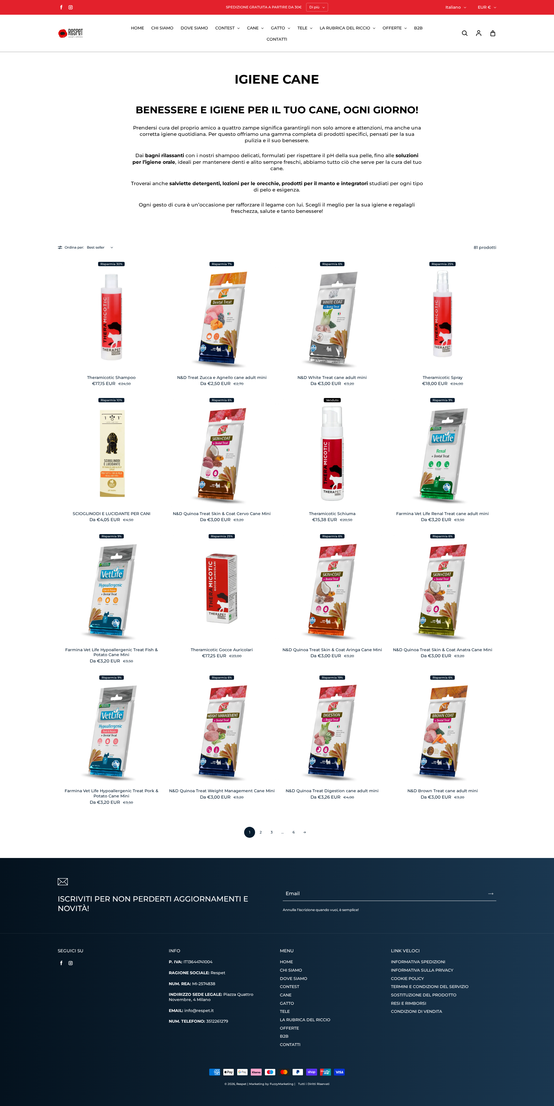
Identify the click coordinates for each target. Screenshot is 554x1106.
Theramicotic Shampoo (111, 377)
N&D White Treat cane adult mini (332, 377)
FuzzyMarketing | (282, 1084)
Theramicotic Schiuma (332, 513)
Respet (241, 1084)
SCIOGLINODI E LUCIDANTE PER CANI (111, 513)
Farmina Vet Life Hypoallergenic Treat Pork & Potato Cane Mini (111, 793)
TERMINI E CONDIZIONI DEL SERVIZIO (430, 986)
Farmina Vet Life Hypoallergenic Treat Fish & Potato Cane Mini (111, 652)
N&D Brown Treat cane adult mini (442, 790)
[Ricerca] (464, 33)
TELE (302, 28)
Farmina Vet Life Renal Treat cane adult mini (442, 513)
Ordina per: (74, 247)
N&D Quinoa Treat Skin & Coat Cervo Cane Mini (222, 513)
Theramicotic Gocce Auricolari (222, 649)
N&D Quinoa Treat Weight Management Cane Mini (222, 790)
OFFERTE (393, 28)
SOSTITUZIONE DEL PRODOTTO (423, 995)
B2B (418, 28)
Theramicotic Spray (443, 377)
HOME (137, 28)
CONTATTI (277, 39)
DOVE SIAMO (194, 28)
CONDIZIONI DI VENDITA (416, 1011)
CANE (253, 28)
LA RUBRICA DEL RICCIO (345, 28)
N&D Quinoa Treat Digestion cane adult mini (332, 790)
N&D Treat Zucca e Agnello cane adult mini (222, 377)
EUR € (484, 7)
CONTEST (225, 28)
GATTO (278, 28)
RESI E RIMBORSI (408, 1003)
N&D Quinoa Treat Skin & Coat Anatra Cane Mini (442, 649)
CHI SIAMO (162, 28)
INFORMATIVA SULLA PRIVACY (422, 970)
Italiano (453, 7)
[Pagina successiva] (304, 832)
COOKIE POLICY (407, 978)
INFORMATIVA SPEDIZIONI (418, 961)
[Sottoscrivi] (490, 894)
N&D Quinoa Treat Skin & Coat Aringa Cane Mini (332, 649)
